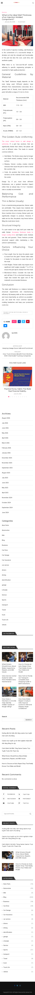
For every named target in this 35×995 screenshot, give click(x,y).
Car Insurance (18, 915)
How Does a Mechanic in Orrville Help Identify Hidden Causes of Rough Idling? (9, 702)
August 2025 (6, 473)
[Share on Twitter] (23, 321)
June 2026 (5, 428)
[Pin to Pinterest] (28, 321)
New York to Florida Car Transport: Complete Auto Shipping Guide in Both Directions (25, 679)
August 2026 (6, 418)
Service (18, 945)
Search (4, 716)
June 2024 (5, 512)
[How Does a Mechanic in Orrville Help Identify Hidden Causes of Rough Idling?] (9, 691)
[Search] (33, 3)
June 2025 (5, 483)
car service (18, 919)
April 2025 (5, 493)
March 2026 (5, 443)
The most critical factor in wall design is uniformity (15, 313)
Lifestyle (18, 941)
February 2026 (6, 448)
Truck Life (18, 967)
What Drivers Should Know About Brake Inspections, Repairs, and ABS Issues (23, 855)
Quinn (14, 333)
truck (18, 963)
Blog (18, 897)
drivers (18, 923)
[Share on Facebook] (19, 321)
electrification (18, 932)
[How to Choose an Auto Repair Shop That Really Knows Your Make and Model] (8, 867)
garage (18, 936)
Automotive (18, 888)
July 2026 (5, 423)
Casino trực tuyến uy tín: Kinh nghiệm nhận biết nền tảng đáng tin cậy (17, 837)
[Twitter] (17, 986)
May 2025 (5, 488)
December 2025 (7, 458)
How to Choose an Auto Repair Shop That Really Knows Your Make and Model (24, 867)
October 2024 (6, 502)
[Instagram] (20, 986)
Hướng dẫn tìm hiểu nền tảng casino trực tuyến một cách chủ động (16, 830)
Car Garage (18, 910)
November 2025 (7, 463)
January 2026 (6, 453)
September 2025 (7, 468)
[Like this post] (14, 321)
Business (18, 901)
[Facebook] (14, 986)
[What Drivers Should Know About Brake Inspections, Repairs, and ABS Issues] (8, 855)
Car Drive (18, 906)
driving (18, 928)
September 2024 (7, 507)
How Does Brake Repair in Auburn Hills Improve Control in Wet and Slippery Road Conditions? (25, 703)
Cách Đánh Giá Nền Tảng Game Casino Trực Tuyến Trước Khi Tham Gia (17, 845)
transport (18, 954)
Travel (18, 958)
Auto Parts (18, 884)
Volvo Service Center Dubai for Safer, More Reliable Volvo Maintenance (9, 679)
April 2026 (5, 438)
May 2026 (5, 433)
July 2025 (5, 478)
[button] (4, 382)
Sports (18, 950)
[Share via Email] (5, 325)
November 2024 (7, 497)
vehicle (18, 972)
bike (18, 893)
